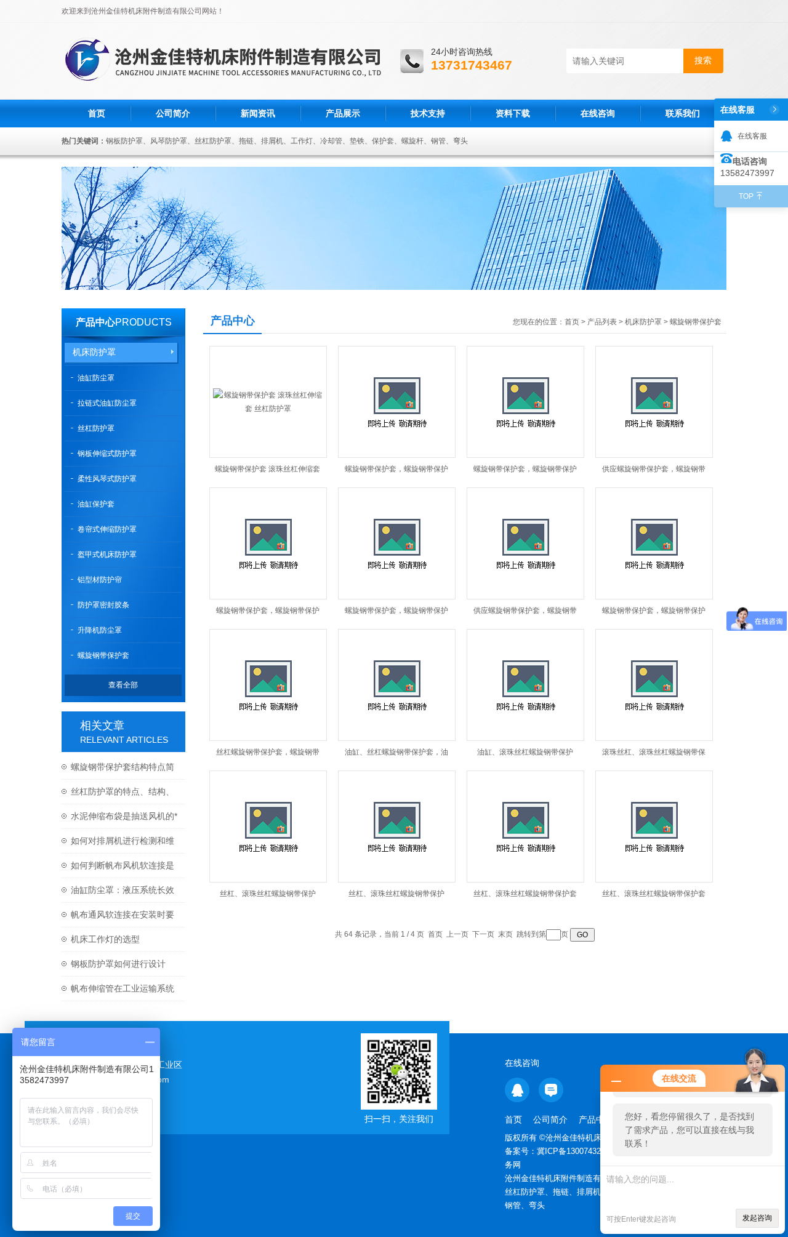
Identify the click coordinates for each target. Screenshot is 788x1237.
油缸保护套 (96, 504)
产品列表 (602, 322)
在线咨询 (598, 113)
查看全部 (123, 685)
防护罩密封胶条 (103, 605)
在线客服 (752, 136)
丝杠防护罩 (96, 428)
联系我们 (682, 113)
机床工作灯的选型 (105, 939)
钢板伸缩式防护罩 (107, 453)
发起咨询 (757, 1218)
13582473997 (747, 173)
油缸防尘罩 (96, 378)
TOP (746, 196)
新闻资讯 (258, 113)
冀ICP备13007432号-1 (577, 1151)
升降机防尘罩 (100, 630)
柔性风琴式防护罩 (107, 478)
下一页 (483, 934)
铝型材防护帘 (100, 579)
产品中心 (95, 322)
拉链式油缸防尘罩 (107, 403)
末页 (505, 934)
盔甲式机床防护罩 (107, 554)
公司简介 (173, 113)
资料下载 (513, 113)
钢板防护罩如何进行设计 (118, 964)
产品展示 (343, 113)
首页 (96, 113)
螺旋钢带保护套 (103, 655)
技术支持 (428, 113)
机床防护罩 (94, 352)
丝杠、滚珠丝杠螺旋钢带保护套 (525, 893)
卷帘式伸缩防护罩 (107, 529)
